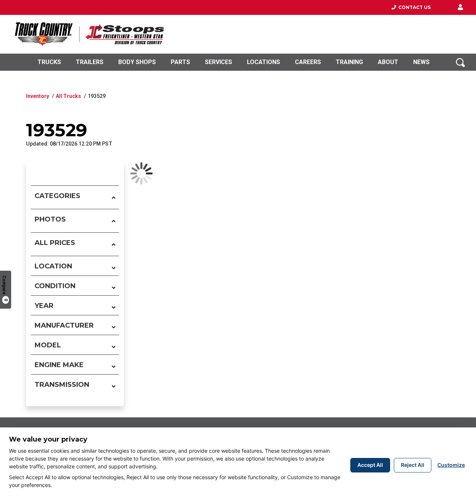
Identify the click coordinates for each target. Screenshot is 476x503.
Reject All (412, 465)
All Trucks (68, 96)
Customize (451, 465)
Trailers (89, 62)
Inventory (37, 96)
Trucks (49, 62)
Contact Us (413, 7)
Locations (263, 62)
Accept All (370, 465)
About (388, 62)
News (421, 62)
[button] (460, 7)
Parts (180, 62)
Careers (308, 62)
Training (349, 62)
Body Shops (137, 62)
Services (218, 62)
